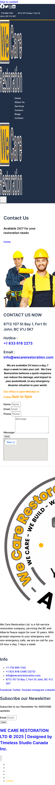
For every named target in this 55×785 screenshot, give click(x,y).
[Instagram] (10, 7)
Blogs (18, 114)
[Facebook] (2, 7)
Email (7, 409)
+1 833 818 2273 (18, 343)
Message (9, 432)
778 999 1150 (7, 13)
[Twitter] (7, 7)
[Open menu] (3, 199)
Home (18, 98)
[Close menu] (1, 758)
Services (19, 106)
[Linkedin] (14, 7)
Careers (19, 110)
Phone (8, 413)
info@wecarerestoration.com (29, 357)
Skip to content (9, 1)
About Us (19, 102)
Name (7, 404)
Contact (19, 118)
